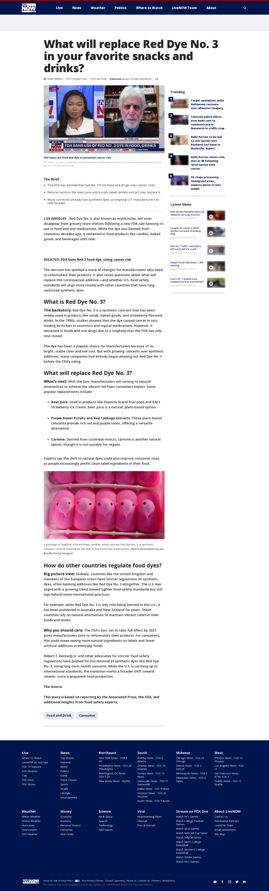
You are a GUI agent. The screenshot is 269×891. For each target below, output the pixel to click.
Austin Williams (55, 78)
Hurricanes (28, 825)
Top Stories (67, 758)
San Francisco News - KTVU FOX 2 (227, 775)
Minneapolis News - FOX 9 (191, 773)
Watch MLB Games (187, 828)
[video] (216, 215)
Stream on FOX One (192, 811)
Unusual (142, 821)
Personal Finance (70, 825)
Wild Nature (106, 829)
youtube (215, 882)
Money (66, 811)
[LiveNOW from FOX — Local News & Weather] (34, 7)
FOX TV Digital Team (76, 78)
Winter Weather (31, 816)
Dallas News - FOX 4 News (153, 788)
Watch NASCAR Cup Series (192, 833)
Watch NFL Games (187, 816)
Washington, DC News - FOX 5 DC (113, 775)
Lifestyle (65, 793)
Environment (29, 829)
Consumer (87, 715)
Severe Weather (31, 821)
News (65, 753)
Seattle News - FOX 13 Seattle (227, 782)
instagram (230, 882)
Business (65, 821)
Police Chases (68, 780)
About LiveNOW (227, 811)
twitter (237, 882)
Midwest (183, 753)
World (63, 767)
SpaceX (103, 821)
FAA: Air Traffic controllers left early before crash (185, 247)
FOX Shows (28, 784)
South (142, 753)
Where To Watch (32, 758)
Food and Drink (98, 78)
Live (25, 753)
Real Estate (67, 834)
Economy (66, 816)
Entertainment (68, 797)
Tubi (24, 775)
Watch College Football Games (189, 822)
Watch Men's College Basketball (188, 843)
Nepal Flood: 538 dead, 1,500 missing (186, 264)
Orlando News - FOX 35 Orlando (151, 767)
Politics (64, 771)
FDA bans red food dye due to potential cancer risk (77, 157)
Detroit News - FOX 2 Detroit (188, 767)
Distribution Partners (226, 821)
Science (105, 811)
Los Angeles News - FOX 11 (229, 767)
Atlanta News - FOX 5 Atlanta (150, 759)
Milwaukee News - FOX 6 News (191, 779)
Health (64, 788)
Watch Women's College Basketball (190, 851)
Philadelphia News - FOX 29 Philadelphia (115, 767)
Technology (106, 825)
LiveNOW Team (223, 825)
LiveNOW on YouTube (35, 762)
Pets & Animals (146, 825)
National (65, 762)
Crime (63, 775)
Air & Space (106, 816)
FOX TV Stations (31, 767)
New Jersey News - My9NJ (114, 781)
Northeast (107, 753)
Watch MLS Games (187, 861)
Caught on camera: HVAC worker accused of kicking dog (185, 230)
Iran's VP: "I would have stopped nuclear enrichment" (187, 280)
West (218, 753)
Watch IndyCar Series (188, 837)
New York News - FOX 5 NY (113, 759)
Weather (29, 811)
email (244, 882)
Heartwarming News (149, 816)
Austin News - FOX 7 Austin (153, 801)
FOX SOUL (28, 780)
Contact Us (221, 816)
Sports (64, 784)
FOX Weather (30, 771)
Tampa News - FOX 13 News (150, 775)
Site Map (219, 834)
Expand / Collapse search (245, 8)
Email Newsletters (225, 829)
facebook (222, 882)
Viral (141, 811)
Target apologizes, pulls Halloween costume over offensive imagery (207, 104)
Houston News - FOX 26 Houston (151, 794)
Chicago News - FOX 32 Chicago (190, 759)
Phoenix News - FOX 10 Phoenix (228, 759)
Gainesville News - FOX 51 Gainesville (152, 782)
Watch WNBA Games (188, 857)
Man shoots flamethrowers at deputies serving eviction (187, 213)
